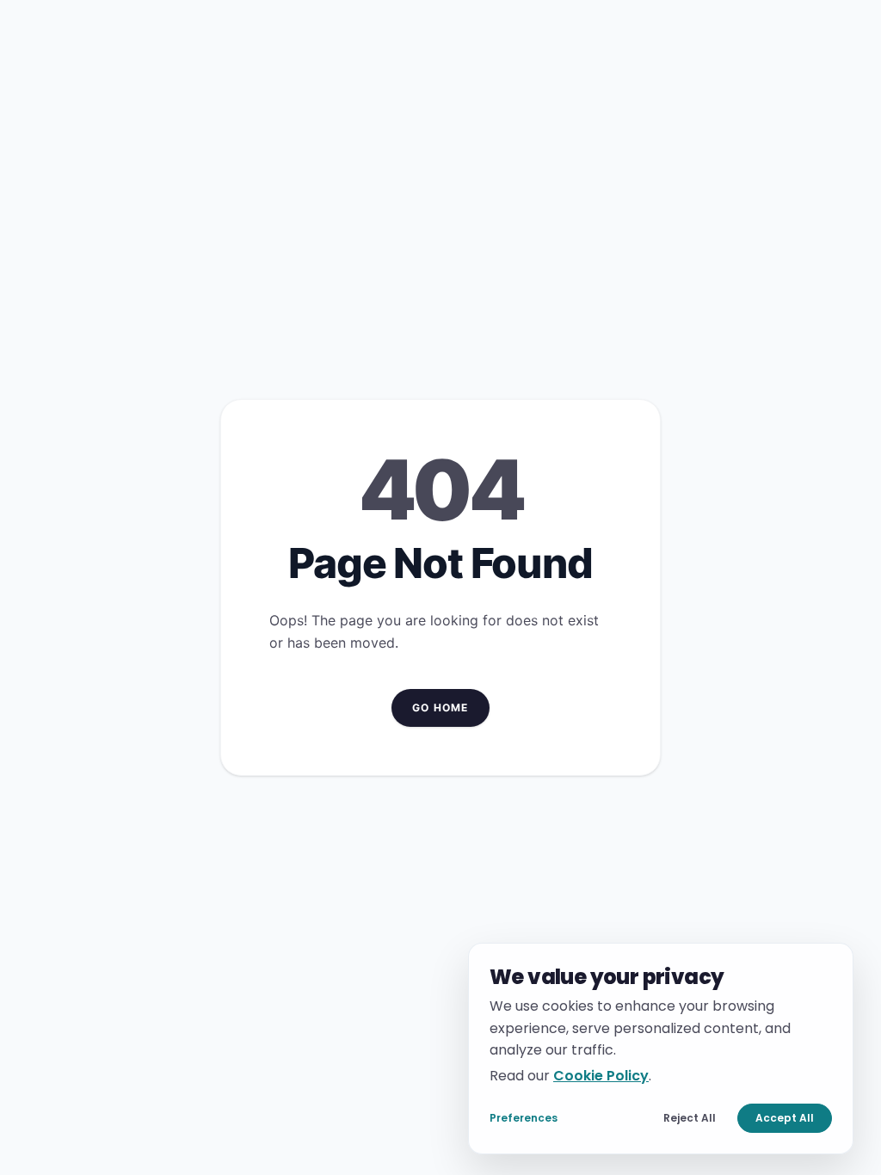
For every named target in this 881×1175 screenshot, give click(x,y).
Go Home (440, 707)
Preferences (524, 1117)
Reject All (689, 1117)
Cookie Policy (601, 1075)
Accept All (784, 1117)
